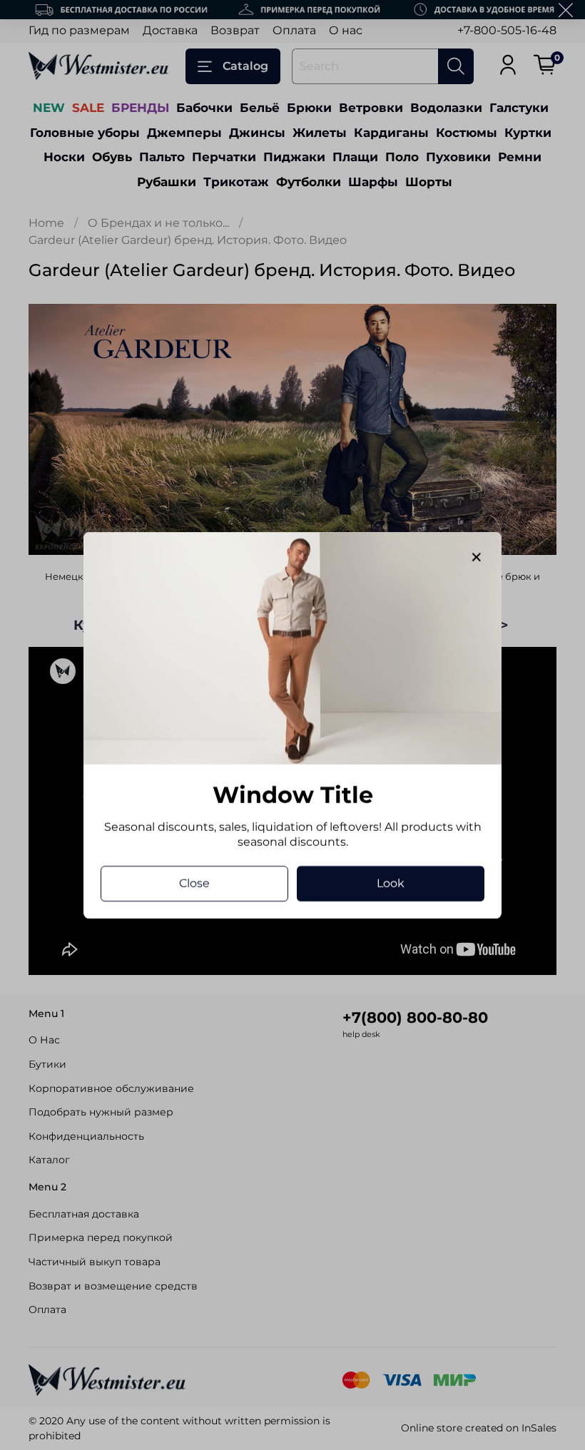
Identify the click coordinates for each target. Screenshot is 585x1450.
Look (391, 882)
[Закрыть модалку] (476, 557)
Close (194, 882)
